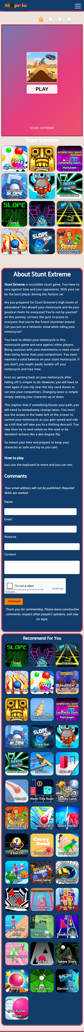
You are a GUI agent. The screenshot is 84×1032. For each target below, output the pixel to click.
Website (10, 537)
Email (9, 519)
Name (9, 502)
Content (11, 554)
